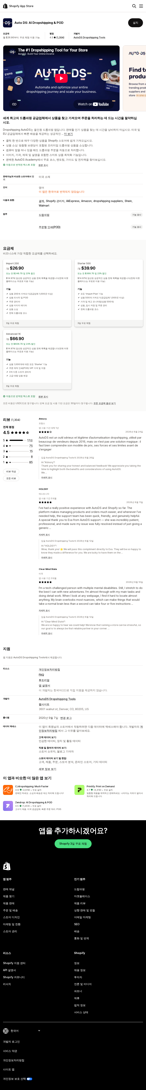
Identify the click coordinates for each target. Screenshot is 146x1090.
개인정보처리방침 (49, 669)
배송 (76, 931)
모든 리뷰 (11, 478)
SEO (76, 924)
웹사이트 (44, 704)
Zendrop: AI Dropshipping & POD (33, 802)
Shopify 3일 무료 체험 (73, 843)
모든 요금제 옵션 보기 (105, 403)
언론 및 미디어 (83, 984)
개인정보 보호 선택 (14, 1078)
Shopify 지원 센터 (14, 963)
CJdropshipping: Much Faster (31, 786)
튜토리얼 (44, 680)
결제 (41, 201)
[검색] (134, 6)
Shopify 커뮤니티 (14, 977)
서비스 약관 (10, 1050)
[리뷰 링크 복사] (49, 418)
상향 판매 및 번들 (84, 910)
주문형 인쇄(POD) (49, 227)
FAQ (41, 674)
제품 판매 (8, 903)
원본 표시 (43, 165)
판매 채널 (8, 889)
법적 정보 (80, 1005)
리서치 (7, 984)
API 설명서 (9, 970)
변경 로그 (66, 717)
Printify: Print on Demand (101, 786)
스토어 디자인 (11, 917)
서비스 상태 (81, 1012)
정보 (76, 963)
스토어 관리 (10, 931)
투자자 (78, 977)
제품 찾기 (8, 896)
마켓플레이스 (82, 896)
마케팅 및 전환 (12, 924)
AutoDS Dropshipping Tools (89, 37)
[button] (37, 790)
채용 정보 (80, 970)
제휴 (76, 998)
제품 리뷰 (80, 903)
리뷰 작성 (11, 471)
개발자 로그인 (11, 1041)
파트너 (78, 991)
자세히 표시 (46, 477)
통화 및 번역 (81, 938)
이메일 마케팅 (82, 917)
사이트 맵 (8, 1069)
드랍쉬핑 (44, 214)
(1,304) (60, 37)
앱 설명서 (44, 685)
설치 (135, 22)
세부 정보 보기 (47, 768)
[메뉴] (141, 6)
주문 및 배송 (10, 910)
